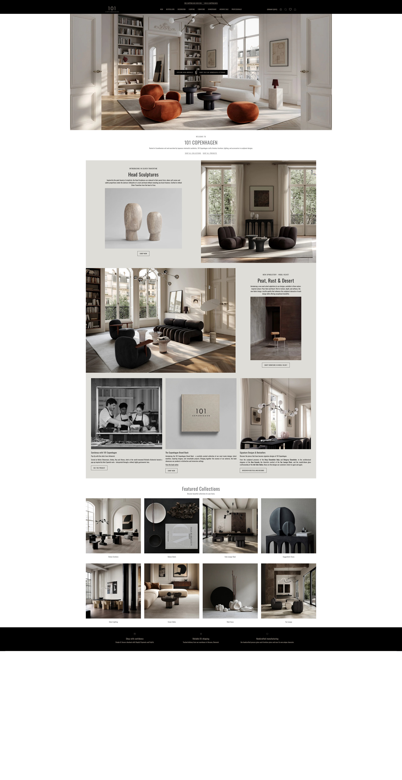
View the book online (172, 464)
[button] (181, 9)
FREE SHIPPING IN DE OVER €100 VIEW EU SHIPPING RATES (201, 3)
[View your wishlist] (290, 9)
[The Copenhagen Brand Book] (201, 413)
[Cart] (295, 9)
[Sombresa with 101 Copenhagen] (126, 413)
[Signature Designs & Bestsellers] (275, 413)
